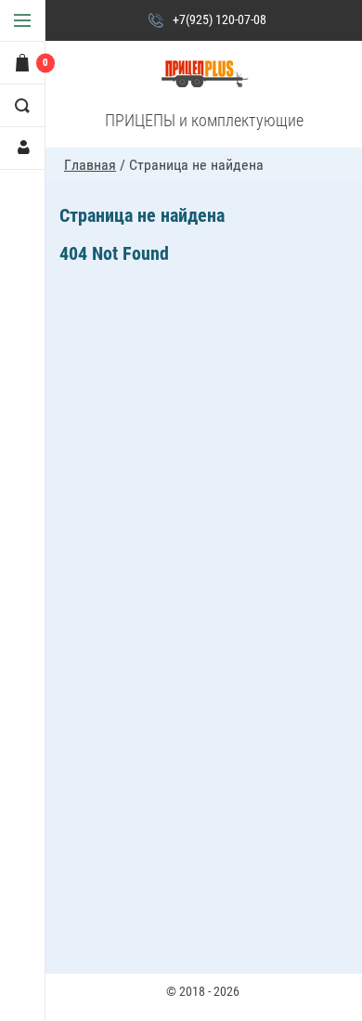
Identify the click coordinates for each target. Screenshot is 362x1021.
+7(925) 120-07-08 (219, 19)
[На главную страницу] (204, 74)
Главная (90, 165)
